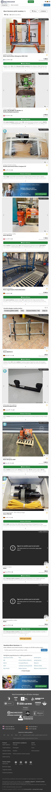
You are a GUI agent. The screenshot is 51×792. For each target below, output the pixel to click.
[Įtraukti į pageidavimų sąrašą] (47, 55)
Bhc (12, 735)
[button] (49, 1)
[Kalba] (47, 1)
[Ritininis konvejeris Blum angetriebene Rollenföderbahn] (25, 269)
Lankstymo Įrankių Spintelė (25, 665)
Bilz (4, 660)
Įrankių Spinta (37, 657)
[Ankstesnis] (3, 36)
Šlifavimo (36, 663)
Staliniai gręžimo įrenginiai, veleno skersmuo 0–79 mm (25, 738)
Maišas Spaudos (23, 668)
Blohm (5, 663)
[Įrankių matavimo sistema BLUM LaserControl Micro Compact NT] (25, 146)
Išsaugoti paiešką (26, 638)
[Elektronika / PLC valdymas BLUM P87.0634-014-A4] (25, 386)
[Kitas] (47, 36)
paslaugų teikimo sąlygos (38, 789)
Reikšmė (43, 11)
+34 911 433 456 (32, 729)
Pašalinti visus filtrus (16, 14)
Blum (4, 665)
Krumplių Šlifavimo (23, 663)
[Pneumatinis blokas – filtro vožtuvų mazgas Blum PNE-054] (25, 493)
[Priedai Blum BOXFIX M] (25, 331)
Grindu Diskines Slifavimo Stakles (27, 660)
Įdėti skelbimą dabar (41, 194)
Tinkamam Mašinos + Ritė (33, 310)
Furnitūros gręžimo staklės (11, 310)
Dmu (20, 657)
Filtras (34, 11)
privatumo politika (27, 789)
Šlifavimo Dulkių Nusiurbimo (41, 668)
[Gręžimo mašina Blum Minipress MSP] (25, 439)
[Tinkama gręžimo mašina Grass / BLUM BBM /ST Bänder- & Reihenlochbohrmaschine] (25, 90)
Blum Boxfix (6, 668)
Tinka (22, 310)
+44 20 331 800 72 (9, 726)
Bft (20, 735)
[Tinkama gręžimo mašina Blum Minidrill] (25, 215)
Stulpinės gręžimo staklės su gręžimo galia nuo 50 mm (35, 735)
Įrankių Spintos (37, 660)
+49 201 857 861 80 (9, 729)
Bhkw (16, 735)
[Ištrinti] (42, 5)
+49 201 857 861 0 (32, 726)
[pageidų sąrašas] (45, 1)
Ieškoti (47, 5)
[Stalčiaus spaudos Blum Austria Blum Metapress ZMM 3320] (25, 36)
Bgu (8, 735)
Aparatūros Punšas (8, 657)
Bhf (4, 735)
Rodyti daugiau (26, 671)
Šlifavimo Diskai (38, 665)
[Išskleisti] (25, 71)
